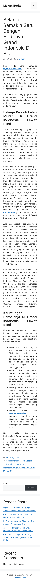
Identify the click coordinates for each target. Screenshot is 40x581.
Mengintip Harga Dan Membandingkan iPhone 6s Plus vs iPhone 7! (19, 467)
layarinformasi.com (12, 69)
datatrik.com (9, 212)
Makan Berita (12, 5)
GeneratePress (20, 577)
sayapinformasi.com (18, 413)
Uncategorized (12, 457)
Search (6, 483)
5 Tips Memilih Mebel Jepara (19, 461)
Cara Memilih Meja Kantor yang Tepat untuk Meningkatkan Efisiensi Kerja (19, 537)
